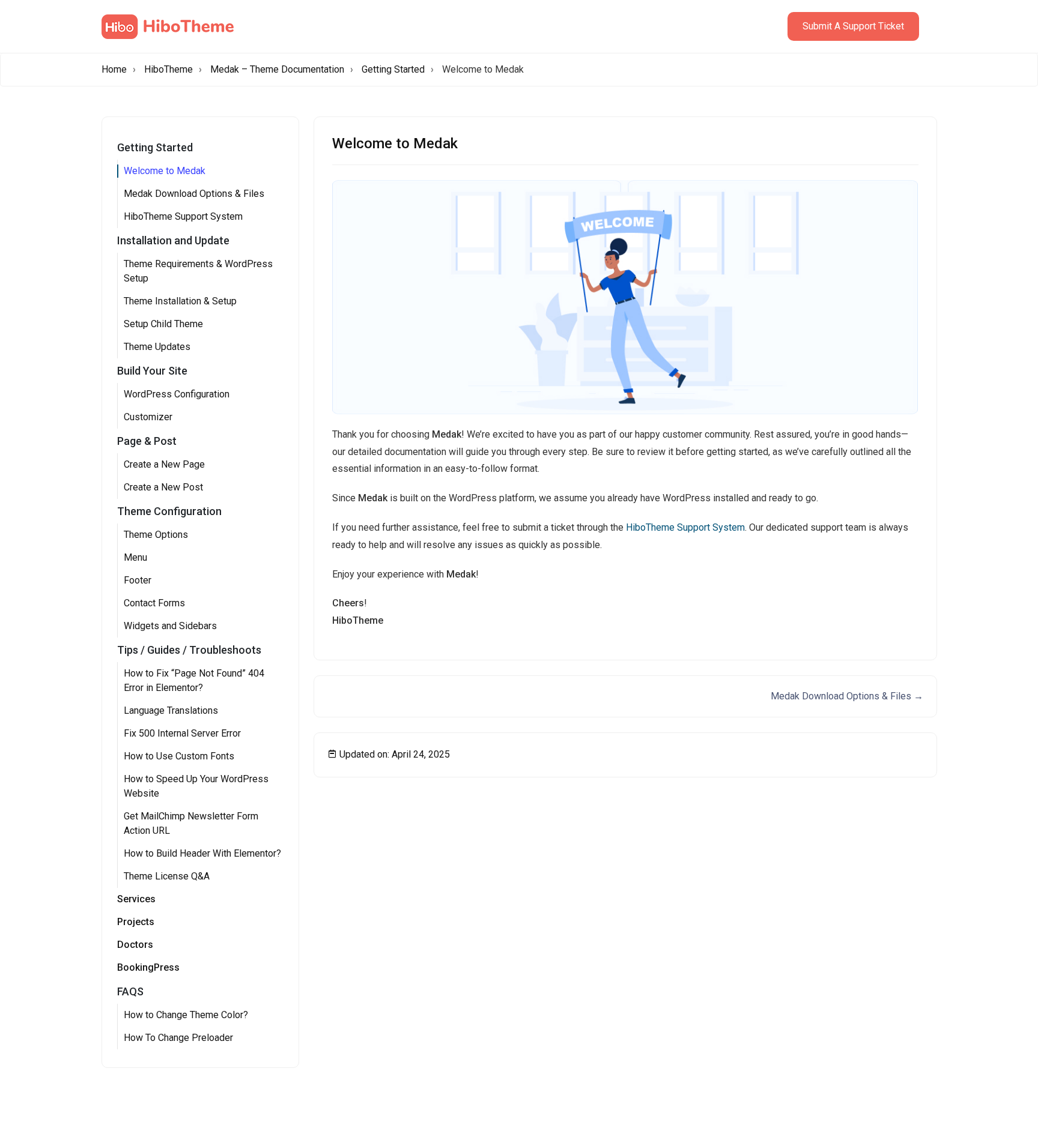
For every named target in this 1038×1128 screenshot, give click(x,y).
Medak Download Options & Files (194, 193)
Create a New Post (163, 487)
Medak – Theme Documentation (277, 69)
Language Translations (171, 710)
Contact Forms (154, 603)
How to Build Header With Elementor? (202, 853)
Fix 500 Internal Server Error (182, 733)
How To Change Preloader (178, 1037)
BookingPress (148, 967)
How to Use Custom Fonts (179, 756)
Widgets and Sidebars (170, 626)
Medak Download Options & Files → (847, 696)
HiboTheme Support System (183, 216)
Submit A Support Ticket (853, 26)
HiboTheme (168, 69)
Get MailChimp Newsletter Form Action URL (191, 823)
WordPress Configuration (176, 394)
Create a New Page (164, 464)
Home (114, 69)
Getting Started (393, 69)
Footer (137, 580)
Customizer (148, 417)
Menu (135, 557)
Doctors (135, 944)
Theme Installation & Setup (180, 301)
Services (136, 899)
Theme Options (156, 534)
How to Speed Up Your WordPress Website (196, 786)
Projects (135, 921)
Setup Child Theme (163, 324)
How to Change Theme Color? (186, 1015)
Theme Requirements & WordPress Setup (198, 271)
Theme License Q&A (167, 876)
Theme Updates (157, 346)
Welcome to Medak (164, 170)
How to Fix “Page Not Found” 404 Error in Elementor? (194, 680)
